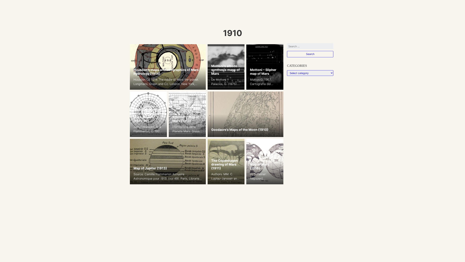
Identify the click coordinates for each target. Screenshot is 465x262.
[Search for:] (310, 47)
